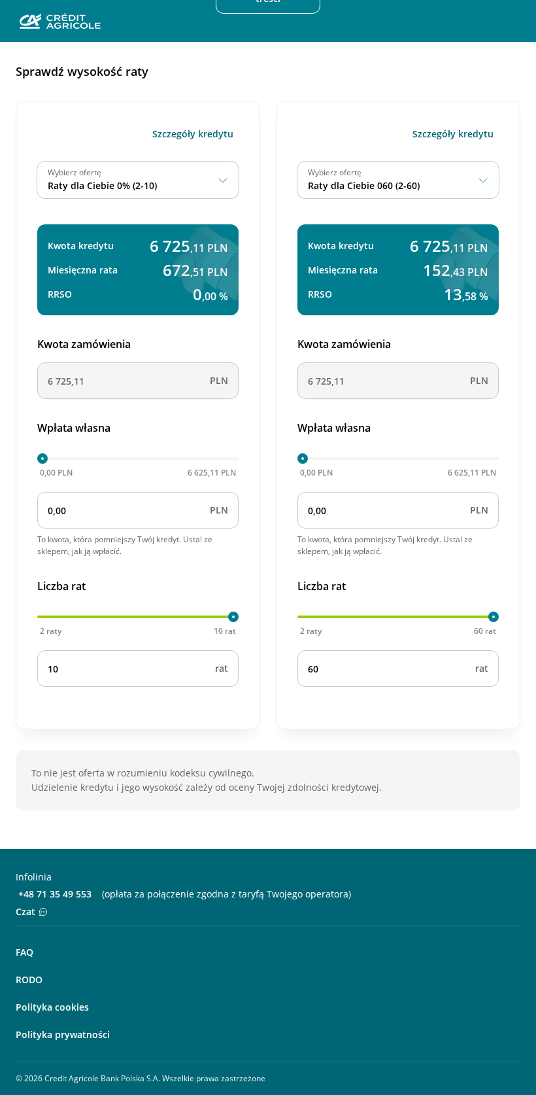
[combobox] (138, 180)
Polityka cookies (52, 1007)
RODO (29, 979)
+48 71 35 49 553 (55, 894)
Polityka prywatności (63, 1034)
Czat (25, 911)
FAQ (24, 952)
